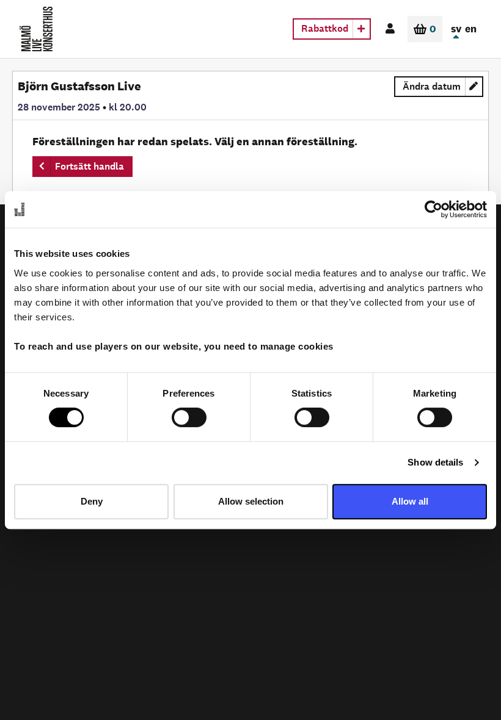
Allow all (410, 501)
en (471, 28)
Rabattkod (324, 28)
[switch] (189, 417)
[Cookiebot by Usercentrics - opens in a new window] (433, 209)
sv (456, 28)
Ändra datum (443, 88)
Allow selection (250, 501)
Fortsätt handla (89, 166)
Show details (435, 462)
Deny (92, 501)
